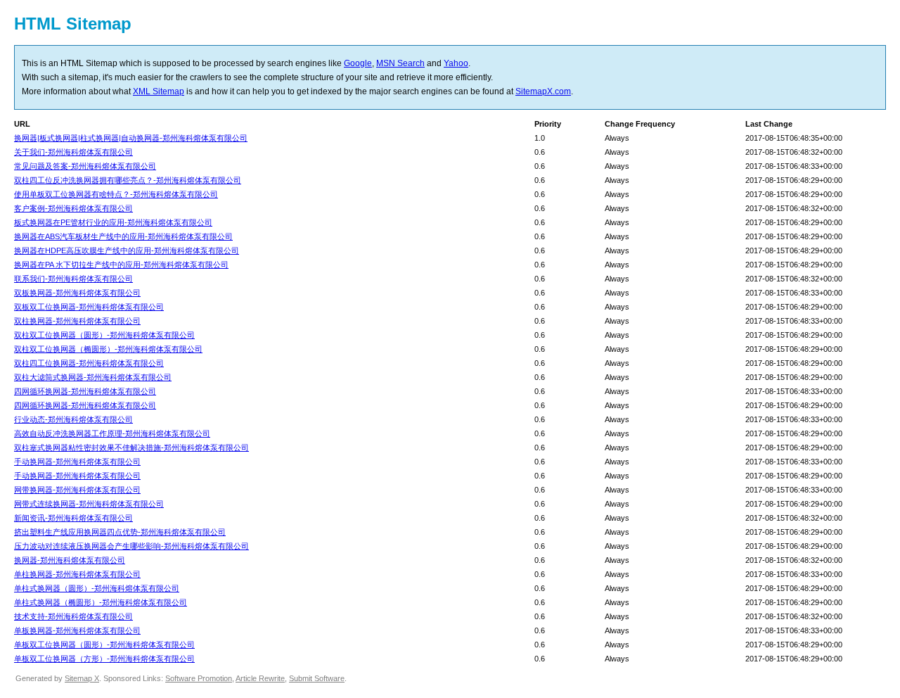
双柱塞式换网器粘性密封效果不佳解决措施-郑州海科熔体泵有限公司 (131, 447)
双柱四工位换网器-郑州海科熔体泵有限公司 (89, 363)
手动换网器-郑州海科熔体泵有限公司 (77, 461)
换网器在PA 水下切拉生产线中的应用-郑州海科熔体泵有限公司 (121, 264)
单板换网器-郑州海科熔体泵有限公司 (77, 630)
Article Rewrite (260, 678)
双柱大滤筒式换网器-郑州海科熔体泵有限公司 (93, 377)
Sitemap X (82, 678)
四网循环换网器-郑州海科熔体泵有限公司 (85, 391)
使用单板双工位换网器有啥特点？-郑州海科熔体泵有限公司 (116, 194)
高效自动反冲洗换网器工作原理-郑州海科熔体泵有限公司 (112, 433)
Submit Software (317, 678)
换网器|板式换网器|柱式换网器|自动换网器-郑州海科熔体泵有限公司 (131, 138)
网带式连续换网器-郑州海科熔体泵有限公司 (89, 504)
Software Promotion (198, 678)
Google (358, 63)
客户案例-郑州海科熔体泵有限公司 (73, 208)
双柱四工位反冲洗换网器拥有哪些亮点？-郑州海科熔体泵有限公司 (127, 180)
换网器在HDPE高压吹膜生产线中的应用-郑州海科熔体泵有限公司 (126, 250)
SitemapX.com (543, 91)
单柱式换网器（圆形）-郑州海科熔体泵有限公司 (96, 588)
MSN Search (400, 63)
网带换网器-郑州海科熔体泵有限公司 (77, 490)
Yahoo (456, 63)
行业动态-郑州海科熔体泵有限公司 (73, 419)
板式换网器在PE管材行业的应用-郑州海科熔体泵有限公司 (113, 222)
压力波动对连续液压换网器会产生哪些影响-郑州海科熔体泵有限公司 (131, 546)
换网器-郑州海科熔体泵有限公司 (69, 560)
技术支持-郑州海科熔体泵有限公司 (73, 616)
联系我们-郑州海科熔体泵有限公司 (73, 278)
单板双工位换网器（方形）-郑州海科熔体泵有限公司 (104, 658)
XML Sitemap (158, 91)
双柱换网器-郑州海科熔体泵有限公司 (77, 321)
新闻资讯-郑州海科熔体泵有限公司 (73, 518)
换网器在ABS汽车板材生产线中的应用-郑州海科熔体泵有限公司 (123, 236)
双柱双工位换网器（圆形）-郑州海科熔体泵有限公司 (104, 335)
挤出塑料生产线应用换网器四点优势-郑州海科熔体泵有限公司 (120, 532)
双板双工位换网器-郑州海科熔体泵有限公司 (89, 307)
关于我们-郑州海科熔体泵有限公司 (73, 152)
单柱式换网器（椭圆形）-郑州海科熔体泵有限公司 (100, 602)
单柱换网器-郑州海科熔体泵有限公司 (77, 574)
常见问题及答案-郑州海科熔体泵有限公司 (85, 166)
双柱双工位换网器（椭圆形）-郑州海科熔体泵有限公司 (108, 349)
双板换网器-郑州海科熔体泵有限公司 (77, 292)
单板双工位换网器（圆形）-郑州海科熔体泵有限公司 (104, 644)
